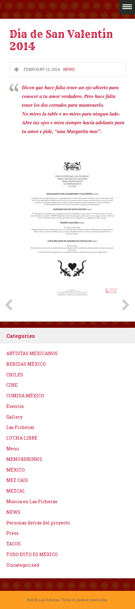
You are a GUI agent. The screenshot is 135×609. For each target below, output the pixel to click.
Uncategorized (22, 565)
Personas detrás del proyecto (38, 523)
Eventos (15, 406)
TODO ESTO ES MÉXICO (32, 554)
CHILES (14, 375)
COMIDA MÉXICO (25, 396)
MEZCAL (15, 491)
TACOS (13, 544)
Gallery (14, 417)
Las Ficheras (20, 427)
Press (12, 533)
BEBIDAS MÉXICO (26, 364)
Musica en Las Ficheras (31, 501)
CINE (12, 385)
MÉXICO (15, 470)
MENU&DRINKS (24, 459)
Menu (12, 449)
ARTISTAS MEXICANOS (32, 353)
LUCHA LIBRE (21, 438)
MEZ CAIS (17, 480)
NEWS (68, 69)
